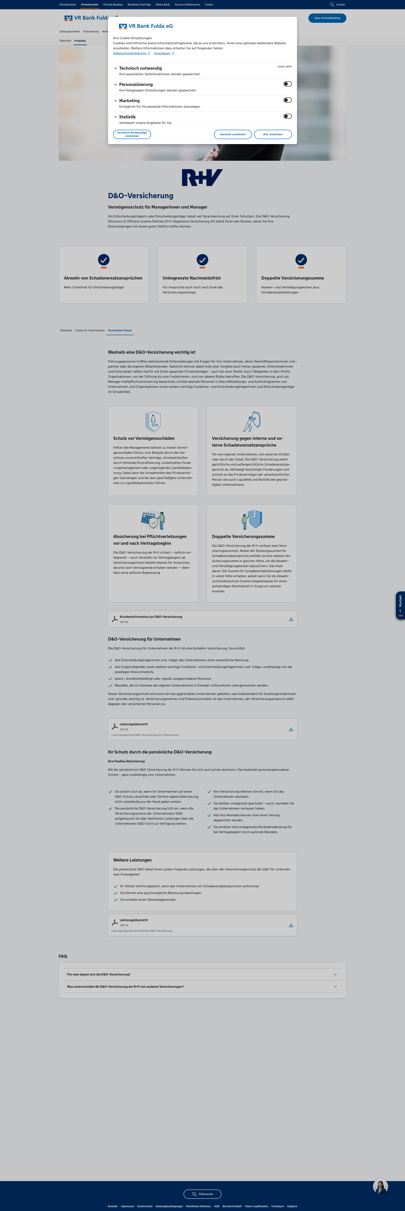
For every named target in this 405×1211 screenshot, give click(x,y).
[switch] (288, 83)
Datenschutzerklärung (130, 53)
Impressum (162, 53)
